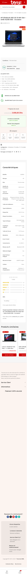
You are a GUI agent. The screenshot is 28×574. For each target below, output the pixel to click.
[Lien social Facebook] (12, 152)
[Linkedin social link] (18, 152)
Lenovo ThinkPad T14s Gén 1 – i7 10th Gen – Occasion (8, 348)
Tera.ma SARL (20, 559)
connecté (14, 316)
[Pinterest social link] (16, 152)
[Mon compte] (24, 2)
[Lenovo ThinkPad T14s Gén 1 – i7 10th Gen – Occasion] (9, 338)
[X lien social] (14, 152)
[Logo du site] (16, 2)
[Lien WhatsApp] (20, 152)
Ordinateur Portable (7, 12)
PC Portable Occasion (20, 12)
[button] (9, 354)
